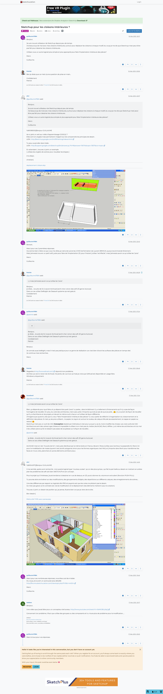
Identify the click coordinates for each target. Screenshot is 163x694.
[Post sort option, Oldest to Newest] (123, 31)
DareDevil (30, 395)
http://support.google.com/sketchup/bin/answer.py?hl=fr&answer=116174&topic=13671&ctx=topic (67, 146)
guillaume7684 (32, 36)
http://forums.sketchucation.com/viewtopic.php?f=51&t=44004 (50, 583)
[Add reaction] (123, 64)
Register (27, 667)
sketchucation (29, 2)
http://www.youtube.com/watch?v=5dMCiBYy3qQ (89, 609)
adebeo (29, 602)
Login (36, 667)
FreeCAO (46, 85)
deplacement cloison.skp (36, 165)
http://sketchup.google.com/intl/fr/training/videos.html (51, 139)
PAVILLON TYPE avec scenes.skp (39, 499)
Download (81, 21)
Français (25, 31)
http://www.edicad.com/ (44, 371)
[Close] (140, 649)
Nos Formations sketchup (33, 619)
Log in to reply (134, 31)
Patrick (29, 71)
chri (28, 96)
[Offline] (24, 72)
